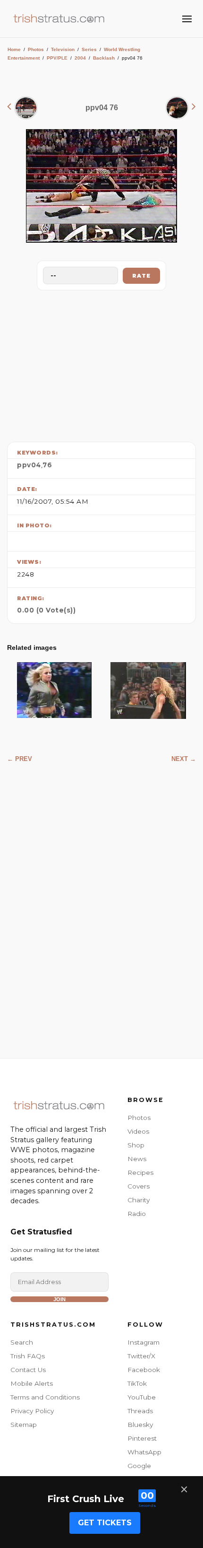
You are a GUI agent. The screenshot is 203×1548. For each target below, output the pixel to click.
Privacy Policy (32, 1411)
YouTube (141, 1397)
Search (21, 1342)
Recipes (140, 1172)
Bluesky (140, 1424)
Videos (138, 1131)
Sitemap (23, 1424)
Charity (138, 1200)
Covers (138, 1186)
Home (14, 49)
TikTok (137, 1383)
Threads (140, 1411)
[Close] (184, 1489)
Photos (36, 49)
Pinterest (142, 1438)
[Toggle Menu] (187, 19)
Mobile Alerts (31, 1383)
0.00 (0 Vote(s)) (46, 610)
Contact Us (28, 1369)
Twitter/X (141, 1356)
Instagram (143, 1342)
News (136, 1159)
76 (47, 465)
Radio (136, 1213)
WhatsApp (144, 1452)
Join (59, 1299)
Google (139, 1465)
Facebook (143, 1369)
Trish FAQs (27, 1356)
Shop (135, 1145)
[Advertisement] (101, 364)
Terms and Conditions (45, 1397)
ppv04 (29, 465)
